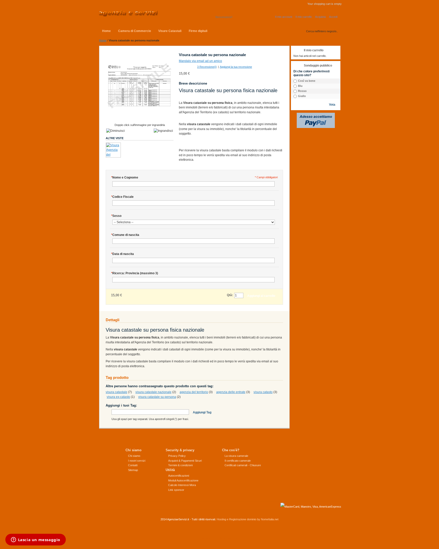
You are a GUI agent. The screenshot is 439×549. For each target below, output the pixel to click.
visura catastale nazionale (153, 392)
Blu (300, 85)
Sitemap (133, 470)
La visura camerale (236, 455)
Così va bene (306, 80)
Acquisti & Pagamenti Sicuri (185, 460)
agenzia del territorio (194, 392)
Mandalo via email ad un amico (200, 61)
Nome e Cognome (124, 177)
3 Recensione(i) (207, 66)
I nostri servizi (136, 460)
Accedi (333, 16)
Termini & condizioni (180, 465)
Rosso (302, 90)
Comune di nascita (125, 235)
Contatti (132, 465)
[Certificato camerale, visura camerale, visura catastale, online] (128, 13)
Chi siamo (134, 455)
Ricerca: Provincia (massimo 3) (134, 273)
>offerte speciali (227, 538)
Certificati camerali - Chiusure (243, 465)
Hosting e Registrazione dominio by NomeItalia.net (247, 519)
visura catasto (263, 392)
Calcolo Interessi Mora (182, 485)
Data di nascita (122, 254)
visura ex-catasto (118, 397)
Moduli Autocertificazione (183, 480)
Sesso (116, 216)
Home (102, 40)
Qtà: (230, 295)
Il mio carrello (303, 16)
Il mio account (283, 16)
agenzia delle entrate (230, 392)
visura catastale (116, 392)
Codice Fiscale (122, 197)
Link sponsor (176, 489)
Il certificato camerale (238, 460)
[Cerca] (302, 30)
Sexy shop (208, 538)
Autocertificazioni (178, 475)
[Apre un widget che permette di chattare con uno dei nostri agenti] (35, 540)
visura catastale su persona (157, 397)
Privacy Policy (177, 455)
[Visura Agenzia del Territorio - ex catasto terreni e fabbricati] (113, 150)
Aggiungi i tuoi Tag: (121, 405)
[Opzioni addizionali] (316, 115)
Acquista (320, 16)
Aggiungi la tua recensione (236, 66)
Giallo (302, 96)
